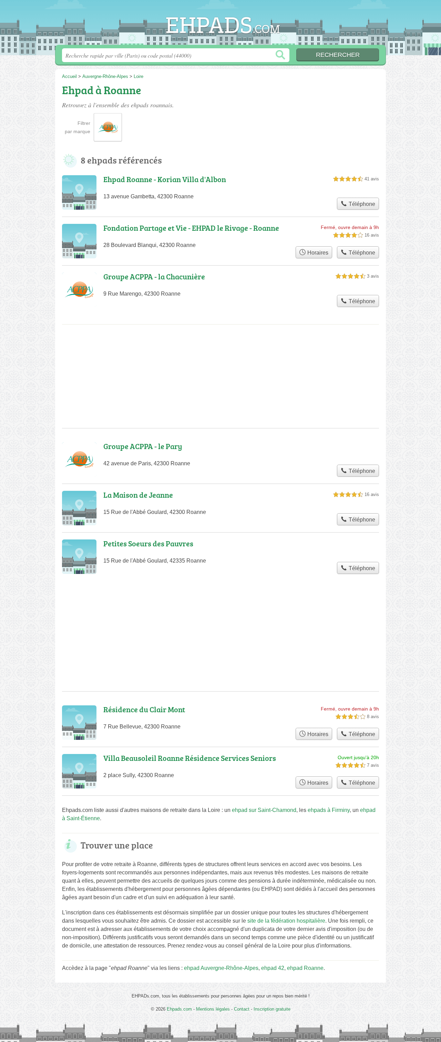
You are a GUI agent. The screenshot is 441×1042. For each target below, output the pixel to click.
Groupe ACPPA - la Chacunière (154, 276)
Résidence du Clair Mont (144, 709)
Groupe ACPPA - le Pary (142, 446)
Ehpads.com (220, 24)
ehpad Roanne (305, 968)
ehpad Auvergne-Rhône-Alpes (221, 968)
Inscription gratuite (272, 1009)
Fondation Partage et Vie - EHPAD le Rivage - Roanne (191, 227)
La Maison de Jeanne (138, 494)
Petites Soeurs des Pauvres (148, 543)
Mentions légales (213, 1009)
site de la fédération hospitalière (286, 921)
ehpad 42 (272, 968)
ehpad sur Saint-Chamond (264, 810)
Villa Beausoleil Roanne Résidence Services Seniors (189, 758)
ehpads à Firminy (329, 810)
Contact (241, 1009)
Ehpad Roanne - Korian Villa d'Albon (164, 179)
